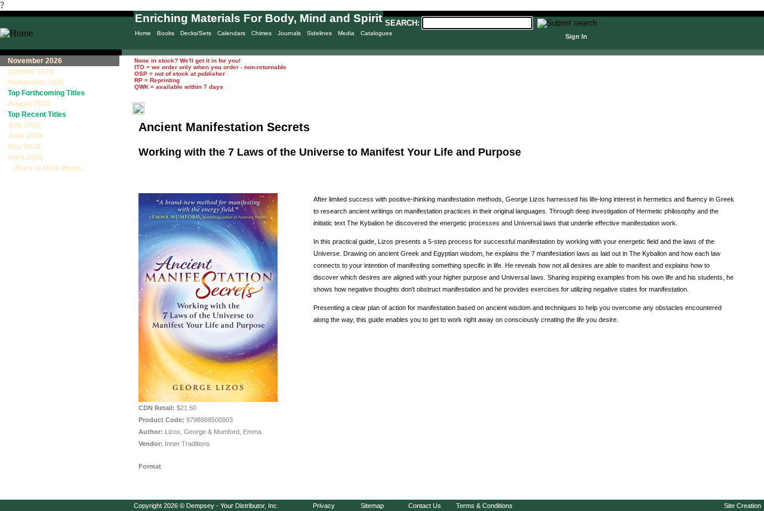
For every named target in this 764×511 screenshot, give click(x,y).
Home (143, 33)
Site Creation (742, 505)
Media (346, 33)
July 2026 (24, 125)
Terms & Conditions (484, 505)
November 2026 (35, 61)
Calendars (231, 33)
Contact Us (424, 505)
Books (165, 33)
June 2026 (25, 136)
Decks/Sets (195, 33)
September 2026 (36, 82)
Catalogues (376, 33)
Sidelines (319, 33)
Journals (289, 33)
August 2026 (29, 104)
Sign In (576, 36)
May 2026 (24, 147)
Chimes (261, 33)
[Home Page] (16, 33)
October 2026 (31, 71)
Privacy (324, 505)
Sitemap (372, 505)
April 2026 (25, 157)
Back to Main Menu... (46, 168)
